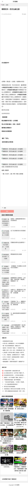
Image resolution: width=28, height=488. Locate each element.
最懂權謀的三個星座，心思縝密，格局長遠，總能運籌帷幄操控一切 (18, 279)
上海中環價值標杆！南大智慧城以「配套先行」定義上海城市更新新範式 (18, 326)
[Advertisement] (14, 31)
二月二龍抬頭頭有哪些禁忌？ (11, 384)
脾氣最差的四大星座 (16, 254)
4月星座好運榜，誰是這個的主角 (12, 370)
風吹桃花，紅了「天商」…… (10, 359)
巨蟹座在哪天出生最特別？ (18, 242)
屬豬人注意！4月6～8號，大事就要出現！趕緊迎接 (15, 350)
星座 (7, 4)
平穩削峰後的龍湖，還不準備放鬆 (12, 379)
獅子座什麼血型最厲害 (9, 386)
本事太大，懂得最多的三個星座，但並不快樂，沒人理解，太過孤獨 (18, 291)
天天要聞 (15, 1)
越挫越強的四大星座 (8, 341)
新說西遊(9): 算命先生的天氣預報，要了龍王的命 (16, 388)
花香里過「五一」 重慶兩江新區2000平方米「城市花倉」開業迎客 (18, 303)
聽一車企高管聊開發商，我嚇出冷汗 (11, 345)
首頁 (3, 4)
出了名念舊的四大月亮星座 (18, 230)
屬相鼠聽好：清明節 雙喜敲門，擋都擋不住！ (14, 361)
